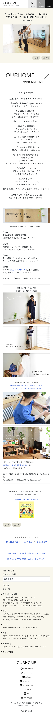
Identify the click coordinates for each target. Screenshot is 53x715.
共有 (47, 58)
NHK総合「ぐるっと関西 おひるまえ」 (16, 465)
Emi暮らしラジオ (28, 681)
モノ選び (6, 619)
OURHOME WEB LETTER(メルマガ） (20, 542)
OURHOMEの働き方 (9, 627)
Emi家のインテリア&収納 (20, 614)
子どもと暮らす (41, 542)
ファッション (20, 616)
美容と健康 (31, 616)
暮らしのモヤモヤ (35, 619)
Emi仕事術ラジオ (28, 685)
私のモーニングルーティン (24, 597)
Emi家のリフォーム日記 (39, 614)
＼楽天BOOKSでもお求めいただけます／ (26, 500)
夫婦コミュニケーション (11, 638)
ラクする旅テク (26, 603)
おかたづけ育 (13, 635)
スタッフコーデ (25, 600)
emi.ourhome (28, 673)
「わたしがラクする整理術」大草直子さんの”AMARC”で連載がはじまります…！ (28, 559)
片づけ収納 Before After (11, 603)
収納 (4, 616)
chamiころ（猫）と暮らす (30, 638)
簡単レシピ (38, 603)
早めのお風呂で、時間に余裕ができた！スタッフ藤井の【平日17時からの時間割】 (28, 553)
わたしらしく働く (24, 627)
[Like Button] (35, 58)
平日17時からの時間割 (10, 600)
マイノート (14, 619)
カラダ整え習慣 (8, 597)
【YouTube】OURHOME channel (31, 605)
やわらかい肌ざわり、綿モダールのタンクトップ (26, 385)
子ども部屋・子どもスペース (30, 635)
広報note (28, 689)
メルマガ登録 (28, 698)
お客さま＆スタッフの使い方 (13, 646)
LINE (28, 694)
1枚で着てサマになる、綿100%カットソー (26, 388)
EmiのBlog (6, 614)
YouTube (28, 677)
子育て (5, 635)
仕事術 (35, 627)
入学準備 (23, 619)
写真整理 (45, 635)
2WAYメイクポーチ (17, 269)
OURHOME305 (28, 668)
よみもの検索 (8, 651)
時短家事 (11, 616)
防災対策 (40, 616)
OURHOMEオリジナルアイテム (35, 646)
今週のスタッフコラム (10, 605)
